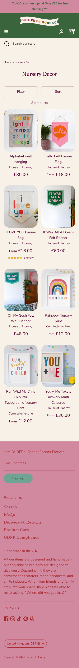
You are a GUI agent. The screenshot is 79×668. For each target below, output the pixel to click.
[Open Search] (6, 44)
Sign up (18, 478)
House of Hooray (35, 657)
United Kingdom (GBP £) (23, 643)
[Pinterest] (25, 618)
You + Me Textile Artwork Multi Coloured (58, 397)
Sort (58, 91)
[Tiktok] (19, 618)
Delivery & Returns (23, 522)
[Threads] (32, 618)
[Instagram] (12, 618)
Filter (21, 91)
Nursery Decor (24, 62)
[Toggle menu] (6, 32)
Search (10, 506)
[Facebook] (6, 618)
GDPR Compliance (22, 537)
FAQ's (9, 514)
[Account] (61, 30)
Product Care (16, 529)
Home (7, 62)
